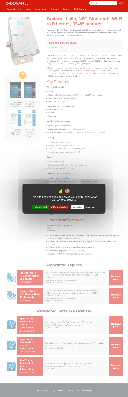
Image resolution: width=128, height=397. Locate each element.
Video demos (41, 9)
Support (55, 9)
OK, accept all (40, 207)
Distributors (80, 9)
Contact (66, 9)
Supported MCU (14, 9)
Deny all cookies (60, 207)
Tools (28, 9)
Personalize (77, 207)
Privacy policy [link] (90, 207)
